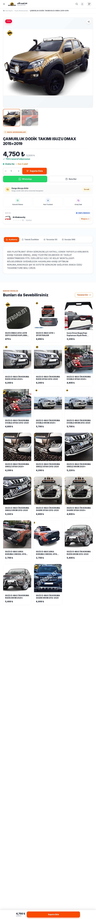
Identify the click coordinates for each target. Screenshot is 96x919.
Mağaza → (85, 219)
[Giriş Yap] (82, 4)
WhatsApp (27, 179)
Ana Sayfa (9, 11)
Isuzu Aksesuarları (21, 11)
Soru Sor (72, 179)
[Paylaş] (88, 21)
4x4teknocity (19, 217)
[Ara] (76, 4)
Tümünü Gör (82, 295)
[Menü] (4, 4)
